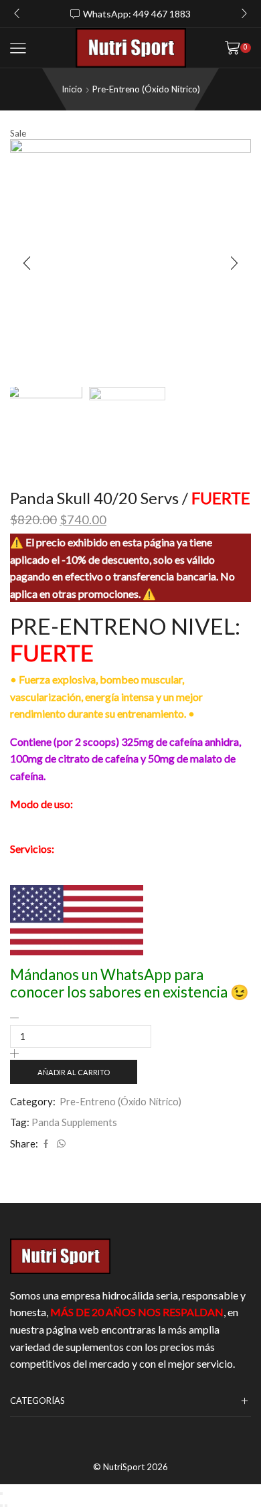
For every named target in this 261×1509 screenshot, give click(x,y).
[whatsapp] (60, 1144)
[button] (16, 13)
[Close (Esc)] (1, 1493)
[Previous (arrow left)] (1, 1505)
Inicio (72, 89)
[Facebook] (46, 1144)
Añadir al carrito (73, 1072)
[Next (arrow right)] (6, 1505)
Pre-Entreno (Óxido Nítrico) (146, 89)
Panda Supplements (74, 1122)
